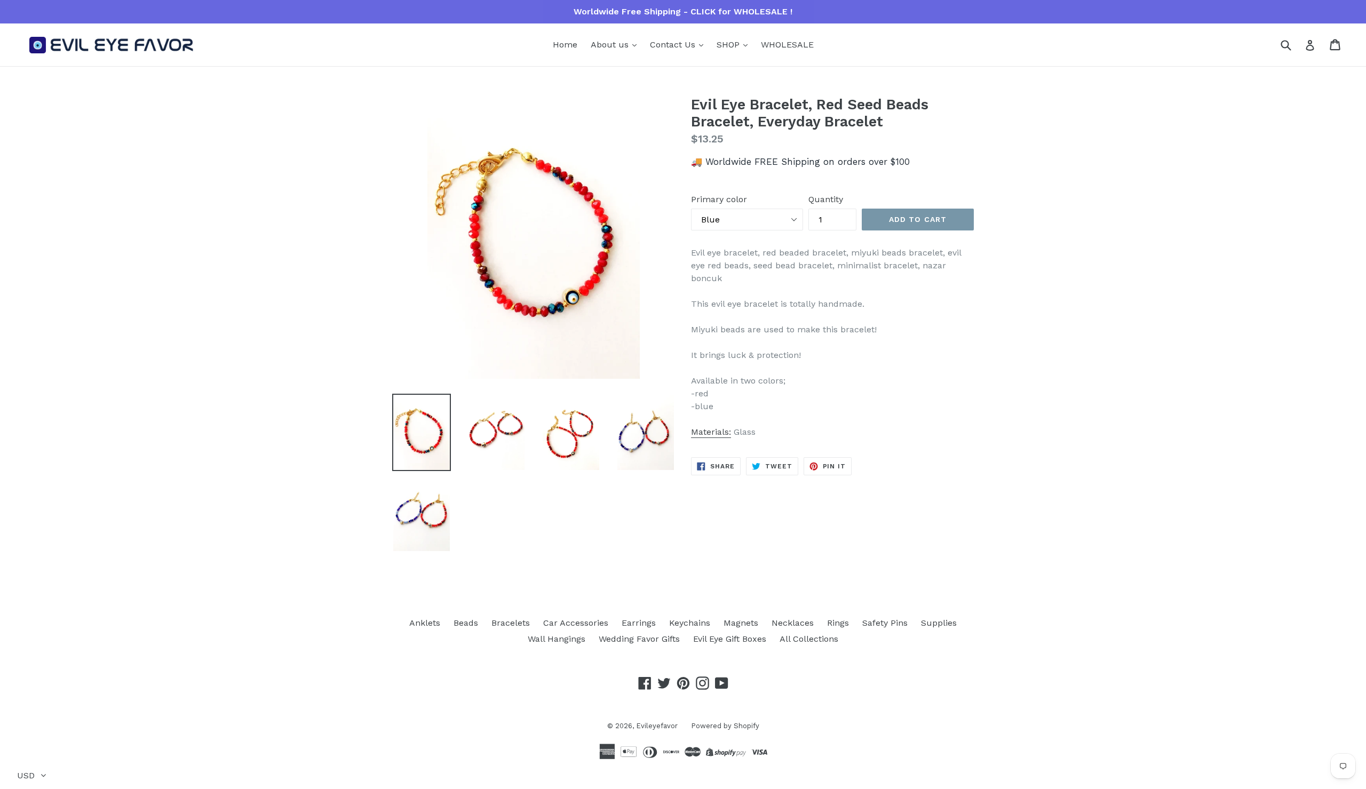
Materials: (711, 432)
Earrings (639, 623)
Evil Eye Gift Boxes (729, 639)
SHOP (729, 44)
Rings (838, 623)
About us (611, 44)
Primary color (719, 199)
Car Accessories (575, 623)
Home (565, 44)
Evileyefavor (657, 726)
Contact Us (674, 44)
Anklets (424, 623)
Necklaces (793, 623)
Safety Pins (885, 623)
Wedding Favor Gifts (639, 639)
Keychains (689, 623)
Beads (466, 623)
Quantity (825, 199)
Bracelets (510, 623)
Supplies (939, 623)
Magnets (741, 623)
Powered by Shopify (725, 726)
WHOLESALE (787, 44)
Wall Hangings (556, 639)
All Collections (809, 639)
